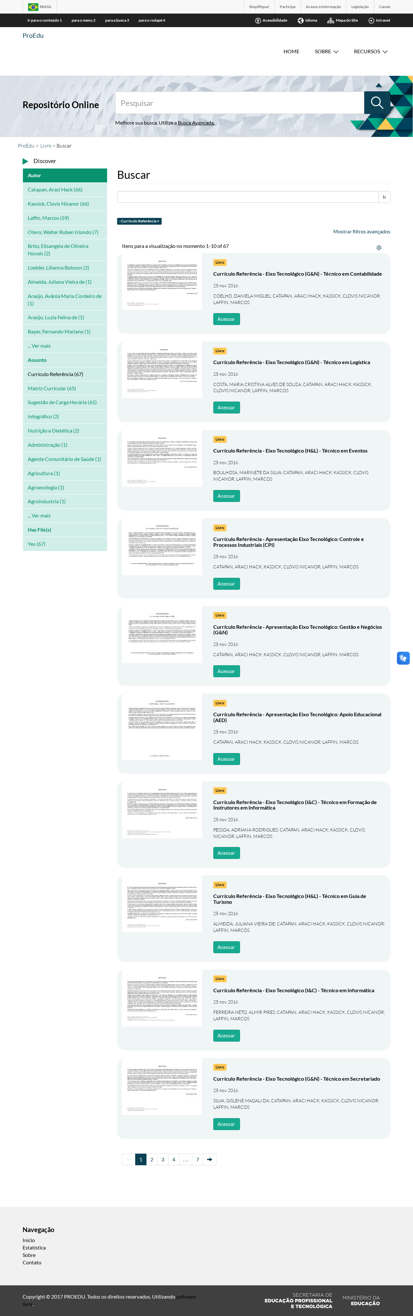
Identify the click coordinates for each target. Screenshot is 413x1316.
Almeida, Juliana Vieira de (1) (60, 282)
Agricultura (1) (44, 473)
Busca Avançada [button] (196, 122)
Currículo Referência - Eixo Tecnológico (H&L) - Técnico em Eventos (290, 450)
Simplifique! (259, 6)
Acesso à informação (323, 6)
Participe (288, 6)
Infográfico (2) (43, 416)
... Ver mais (39, 345)
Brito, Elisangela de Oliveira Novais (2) (58, 249)
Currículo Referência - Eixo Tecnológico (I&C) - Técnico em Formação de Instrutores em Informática (295, 805)
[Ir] (377, 102)
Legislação (360, 6)
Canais (384, 6)
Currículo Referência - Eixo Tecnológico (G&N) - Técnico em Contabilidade (297, 273)
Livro (46, 145)
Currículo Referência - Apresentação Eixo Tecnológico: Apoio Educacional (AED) (297, 717)
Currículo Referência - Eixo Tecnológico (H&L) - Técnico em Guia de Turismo (289, 899)
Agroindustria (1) (47, 501)
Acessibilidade (275, 20)
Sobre (323, 51)
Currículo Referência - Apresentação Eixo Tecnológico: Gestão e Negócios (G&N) (297, 630)
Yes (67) (36, 544)
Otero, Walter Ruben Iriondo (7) (63, 232)
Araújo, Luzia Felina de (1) (56, 317)
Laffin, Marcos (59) (48, 218)
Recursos (367, 51)
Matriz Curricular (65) (52, 388)
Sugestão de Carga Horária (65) (62, 402)
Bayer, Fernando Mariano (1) (59, 331)
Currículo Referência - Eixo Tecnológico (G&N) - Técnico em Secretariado (296, 1079)
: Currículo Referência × (139, 221)
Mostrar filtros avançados (361, 231)
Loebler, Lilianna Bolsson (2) (58, 267)
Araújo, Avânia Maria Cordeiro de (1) (65, 299)
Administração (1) (47, 445)
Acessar (226, 319)
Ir (384, 197)
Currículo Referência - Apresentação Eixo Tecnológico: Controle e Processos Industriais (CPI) (288, 542)
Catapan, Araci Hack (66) (55, 189)
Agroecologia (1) (46, 487)
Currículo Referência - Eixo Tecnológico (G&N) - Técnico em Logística (291, 362)
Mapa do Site (347, 20)
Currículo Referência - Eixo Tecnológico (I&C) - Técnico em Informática (293, 990)
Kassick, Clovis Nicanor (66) (58, 203)
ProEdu (33, 35)
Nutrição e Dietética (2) (53, 430)
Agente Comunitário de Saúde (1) (64, 459)
